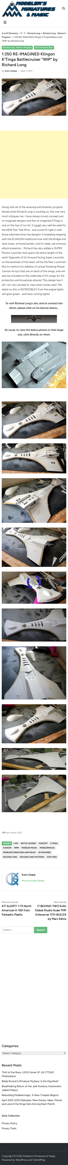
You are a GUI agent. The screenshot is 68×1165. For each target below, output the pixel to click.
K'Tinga (54, 843)
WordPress (21, 1159)
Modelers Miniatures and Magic (19, 852)
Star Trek (52, 857)
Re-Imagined (44, 852)
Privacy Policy (9, 1123)
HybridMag (39, 1159)
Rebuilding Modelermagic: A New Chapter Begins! (30, 1095)
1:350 (15, 843)
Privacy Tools (9, 1128)
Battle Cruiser (28, 843)
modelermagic (47, 848)
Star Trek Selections (44, 47)
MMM (16, 848)
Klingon (7, 848)
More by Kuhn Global (33, 880)
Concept (43, 843)
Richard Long (10, 857)
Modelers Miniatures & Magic (39, 1156)
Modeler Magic (29, 848)
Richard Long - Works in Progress (17, 47)
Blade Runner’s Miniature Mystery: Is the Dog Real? (30, 1081)
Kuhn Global (11, 71)
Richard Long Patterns (32, 857)
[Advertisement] (34, 165)
